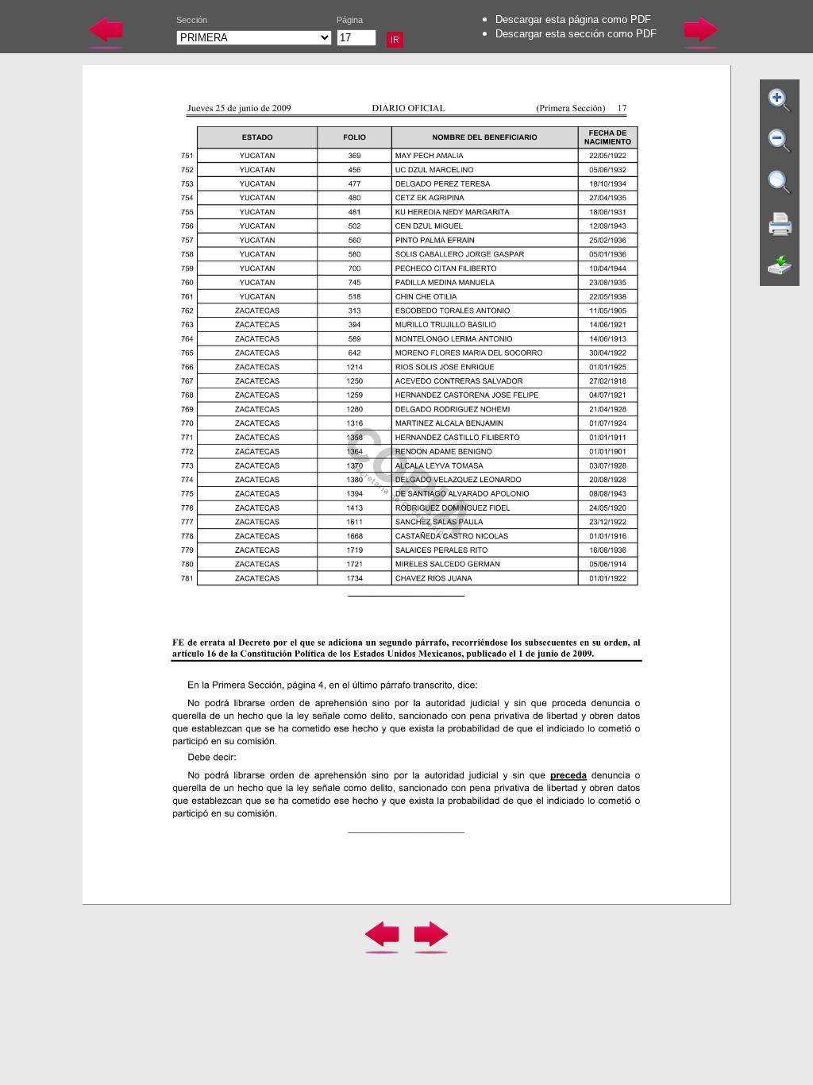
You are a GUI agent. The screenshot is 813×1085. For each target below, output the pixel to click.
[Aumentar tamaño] (780, 100)
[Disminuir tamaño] (780, 141)
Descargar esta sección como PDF (576, 34)
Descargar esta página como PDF (573, 19)
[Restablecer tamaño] (780, 182)
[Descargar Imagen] (780, 265)
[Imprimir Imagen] (780, 224)
